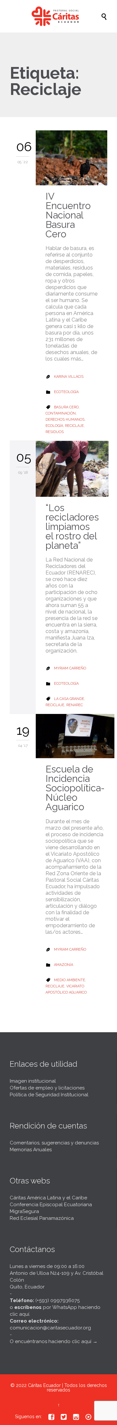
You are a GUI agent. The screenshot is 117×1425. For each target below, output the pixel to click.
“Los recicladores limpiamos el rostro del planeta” (72, 526)
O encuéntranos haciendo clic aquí (50, 1341)
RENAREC (74, 705)
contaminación (61, 413)
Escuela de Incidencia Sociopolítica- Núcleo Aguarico (75, 788)
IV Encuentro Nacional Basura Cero (68, 215)
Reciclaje (74, 426)
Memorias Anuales (31, 1150)
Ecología (54, 426)
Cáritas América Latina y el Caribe (48, 1198)
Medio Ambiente (69, 980)
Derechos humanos (65, 419)
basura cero (66, 407)
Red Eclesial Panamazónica (42, 1218)
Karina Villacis (69, 377)
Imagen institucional (33, 1081)
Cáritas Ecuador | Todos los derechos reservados (67, 1387)
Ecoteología (66, 392)
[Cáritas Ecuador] (62, 16)
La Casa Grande (69, 699)
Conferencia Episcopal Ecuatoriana (51, 1204)
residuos (55, 432)
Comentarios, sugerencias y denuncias (54, 1143)
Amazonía (63, 965)
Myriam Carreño (70, 668)
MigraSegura (24, 1211)
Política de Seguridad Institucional (49, 1095)
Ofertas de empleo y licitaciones (47, 1088)
